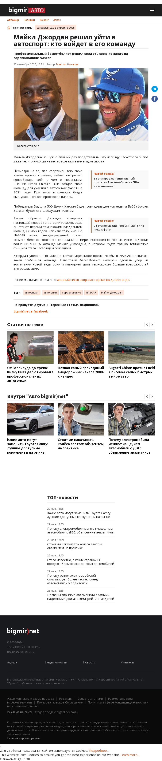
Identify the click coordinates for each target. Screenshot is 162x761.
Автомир (13, 20)
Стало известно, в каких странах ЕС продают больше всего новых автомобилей (80, 562)
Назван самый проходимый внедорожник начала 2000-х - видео (81, 372)
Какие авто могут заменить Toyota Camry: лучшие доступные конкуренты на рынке (27, 446)
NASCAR (91, 292)
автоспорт (32, 292)
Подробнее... (99, 750)
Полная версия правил (23, 738)
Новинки (29, 20)
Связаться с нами (90, 699)
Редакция (66, 699)
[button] (147, 324)
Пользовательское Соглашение (60, 702)
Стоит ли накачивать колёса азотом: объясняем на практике (81, 443)
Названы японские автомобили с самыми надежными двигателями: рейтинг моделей (80, 597)
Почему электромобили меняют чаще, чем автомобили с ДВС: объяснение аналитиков (129, 446)
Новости (89, 662)
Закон (57, 20)
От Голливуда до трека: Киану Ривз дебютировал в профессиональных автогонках (30, 374)
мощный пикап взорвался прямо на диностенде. (93, 279)
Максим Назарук (67, 64)
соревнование (71, 292)
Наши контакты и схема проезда (30, 699)
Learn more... (129, 755)
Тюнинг (44, 20)
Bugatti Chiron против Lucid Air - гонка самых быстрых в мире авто (131, 372)
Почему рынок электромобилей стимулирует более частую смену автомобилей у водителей (73, 579)
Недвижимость (56, 662)
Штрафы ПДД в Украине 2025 (56, 27)
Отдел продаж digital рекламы (56, 712)
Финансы (127, 662)
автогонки (50, 292)
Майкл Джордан (111, 292)
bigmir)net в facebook (31, 311)
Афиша (12, 662)
